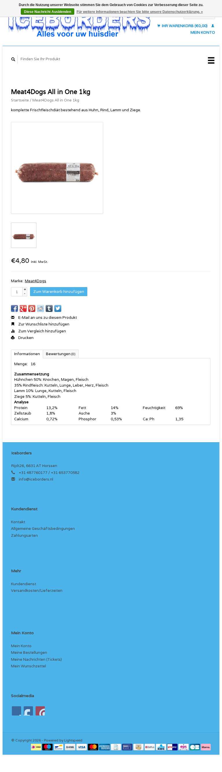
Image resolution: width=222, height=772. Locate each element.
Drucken (25, 337)
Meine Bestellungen (29, 652)
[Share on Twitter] (57, 308)
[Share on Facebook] (14, 308)
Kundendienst (23, 583)
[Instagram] (40, 710)
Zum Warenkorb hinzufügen (58, 291)
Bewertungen (60, 353)
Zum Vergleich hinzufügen (41, 331)
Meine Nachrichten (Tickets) (36, 659)
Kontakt (18, 521)
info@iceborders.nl (36, 479)
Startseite (20, 100)
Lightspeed (73, 740)
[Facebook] (16, 710)
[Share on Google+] (23, 308)
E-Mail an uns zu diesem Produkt (47, 317)
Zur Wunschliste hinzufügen (43, 324)
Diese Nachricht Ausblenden (47, 12)
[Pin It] (31, 308)
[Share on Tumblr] (49, 308)
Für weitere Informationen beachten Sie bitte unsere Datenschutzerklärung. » (140, 12)
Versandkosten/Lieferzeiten (36, 590)
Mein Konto (21, 645)
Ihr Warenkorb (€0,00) (184, 25)
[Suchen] (13, 59)
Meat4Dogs (35, 280)
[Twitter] (28, 710)
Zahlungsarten (24, 535)
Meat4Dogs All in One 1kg (55, 100)
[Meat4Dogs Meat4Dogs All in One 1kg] (57, 168)
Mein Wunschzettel (28, 666)
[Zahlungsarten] (36, 746)
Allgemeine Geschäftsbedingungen (43, 528)
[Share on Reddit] (40, 308)
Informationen (27, 353)
